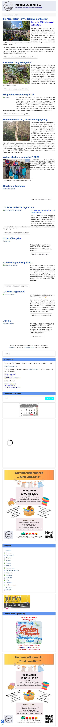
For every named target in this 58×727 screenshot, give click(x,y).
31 (21, 415)
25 (24, 413)
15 (34, 410)
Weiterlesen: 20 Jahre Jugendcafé (41, 315)
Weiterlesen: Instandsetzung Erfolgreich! (15, 89)
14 (31, 410)
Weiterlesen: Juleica (37, 336)
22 (34, 412)
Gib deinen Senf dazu (14, 186)
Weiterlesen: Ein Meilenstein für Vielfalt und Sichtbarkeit (20, 57)
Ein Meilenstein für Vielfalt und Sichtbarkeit (25, 19)
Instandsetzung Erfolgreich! (17, 62)
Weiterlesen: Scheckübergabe (40, 254)
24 (21, 413)
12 (26, 410)
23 (37, 412)
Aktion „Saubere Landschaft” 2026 (21, 157)
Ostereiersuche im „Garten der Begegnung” (25, 119)
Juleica (7, 321)
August (27, 404)
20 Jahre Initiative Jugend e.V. (19, 207)
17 (21, 412)
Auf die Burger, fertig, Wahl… (18, 262)
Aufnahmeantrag (33, 369)
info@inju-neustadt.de (10, 366)
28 (31, 413)
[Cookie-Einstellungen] (2, 724)
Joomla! (11, 347)
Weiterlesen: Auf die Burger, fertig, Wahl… (16, 286)
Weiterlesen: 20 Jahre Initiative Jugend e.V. (16, 232)
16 (37, 410)
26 (26, 413)
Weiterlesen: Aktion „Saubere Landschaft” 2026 (17, 180)
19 (26, 412)
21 (31, 412)
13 (29, 410)
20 (29, 412)
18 (23, 412)
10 (21, 410)
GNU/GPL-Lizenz (29, 347)
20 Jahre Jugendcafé (14, 291)
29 (34, 413)
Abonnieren (50, 398)
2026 (31, 404)
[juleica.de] (17, 602)
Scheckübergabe (12, 238)
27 (29, 413)
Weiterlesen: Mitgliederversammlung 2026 (16, 114)
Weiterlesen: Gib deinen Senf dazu (40, 199)
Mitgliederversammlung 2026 (18, 94)
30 (37, 413)
